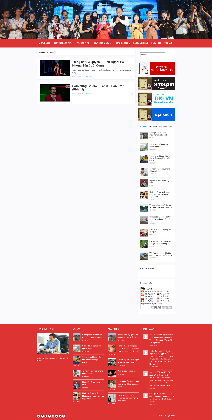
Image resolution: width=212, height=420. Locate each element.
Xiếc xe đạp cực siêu (126, 371)
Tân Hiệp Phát (83, 43)
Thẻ (170, 126)
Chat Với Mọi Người (102, 43)
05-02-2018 (81, 76)
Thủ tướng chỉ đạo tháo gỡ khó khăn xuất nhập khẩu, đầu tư (93, 359)
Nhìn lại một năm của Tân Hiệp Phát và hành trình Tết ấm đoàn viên (161, 337)
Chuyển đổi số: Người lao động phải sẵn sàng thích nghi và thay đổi (161, 353)
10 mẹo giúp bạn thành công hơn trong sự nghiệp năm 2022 (128, 398)
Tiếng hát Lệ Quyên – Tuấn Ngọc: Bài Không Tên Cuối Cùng (98, 63)
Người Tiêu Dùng (122, 43)
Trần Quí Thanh (169, 416)
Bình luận (163, 126)
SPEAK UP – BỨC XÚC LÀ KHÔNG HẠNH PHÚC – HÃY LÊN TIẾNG (160, 375)
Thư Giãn (168, 43)
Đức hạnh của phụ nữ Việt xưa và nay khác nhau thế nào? (128, 384)
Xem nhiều (153, 126)
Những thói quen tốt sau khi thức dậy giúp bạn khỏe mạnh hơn (93, 396)
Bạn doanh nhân (140, 43)
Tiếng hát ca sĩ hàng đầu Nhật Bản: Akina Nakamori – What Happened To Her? (128, 348)
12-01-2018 (81, 94)
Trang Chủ (45, 43)
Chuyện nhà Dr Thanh (63, 43)
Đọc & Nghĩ (156, 43)
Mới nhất (143, 126)
